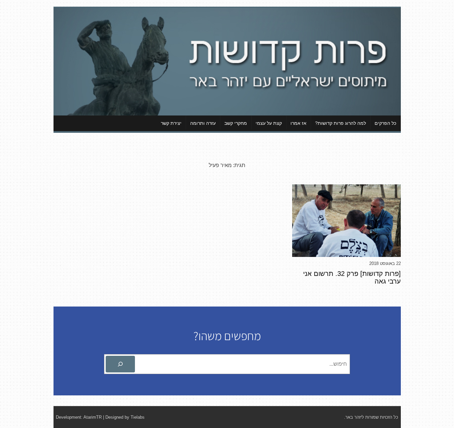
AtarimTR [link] (92, 417)
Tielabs (138, 417)
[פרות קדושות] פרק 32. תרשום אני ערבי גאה (352, 277)
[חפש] (120, 364)
